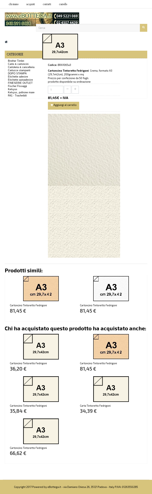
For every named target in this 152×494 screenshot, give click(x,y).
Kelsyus (12, 89)
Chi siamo (13, 4)
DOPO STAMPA (17, 73)
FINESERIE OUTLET (20, 82)
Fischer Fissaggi (17, 86)
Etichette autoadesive (20, 79)
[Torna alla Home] (6, 42)
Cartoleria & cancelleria (21, 67)
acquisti (30, 4)
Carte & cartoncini (18, 64)
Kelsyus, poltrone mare (21, 92)
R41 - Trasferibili (17, 95)
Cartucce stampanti (19, 70)
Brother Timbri (16, 60)
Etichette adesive (18, 76)
